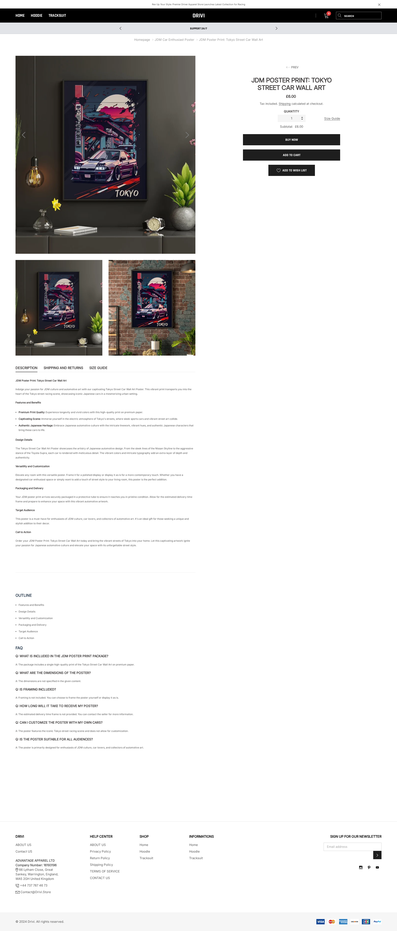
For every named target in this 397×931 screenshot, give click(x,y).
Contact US (24, 851)
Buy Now (291, 140)
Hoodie (36, 15)
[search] (339, 15)
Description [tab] (26, 368)
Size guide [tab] (98, 368)
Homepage (142, 40)
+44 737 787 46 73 (33, 885)
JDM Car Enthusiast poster (174, 40)
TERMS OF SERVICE (105, 871)
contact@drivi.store (35, 892)
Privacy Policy (100, 851)
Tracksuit (57, 15)
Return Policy (100, 858)
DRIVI (199, 16)
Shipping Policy (101, 865)
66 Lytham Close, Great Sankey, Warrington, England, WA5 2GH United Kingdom (37, 870)
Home (20, 15)
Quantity (291, 111)
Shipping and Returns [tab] (63, 368)
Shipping (285, 103)
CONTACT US (100, 878)
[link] (361, 867)
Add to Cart (291, 155)
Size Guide (332, 118)
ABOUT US (23, 845)
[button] (377, 855)
